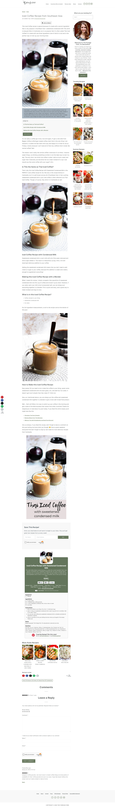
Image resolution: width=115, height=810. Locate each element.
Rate (52, 582)
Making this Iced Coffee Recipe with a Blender (36, 130)
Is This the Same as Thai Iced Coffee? (33, 124)
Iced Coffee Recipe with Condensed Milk (34, 127)
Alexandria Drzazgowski (48, 588)
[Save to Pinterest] (23, 676)
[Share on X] (30, 676)
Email (24, 745)
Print (41, 582)
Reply (23, 782)
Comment (25, 715)
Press (51, 793)
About (42, 793)
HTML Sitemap (57, 793)
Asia (27, 11)
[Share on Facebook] (27, 676)
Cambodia (49, 680)
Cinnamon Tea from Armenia (32, 415)
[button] (44, 578)
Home (23, 11)
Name (24, 738)
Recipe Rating (25, 709)
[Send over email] (34, 676)
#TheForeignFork (56, 635)
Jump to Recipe (47, 22)
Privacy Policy (65, 793)
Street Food (42, 680)
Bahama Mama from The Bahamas (34, 418)
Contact (47, 793)
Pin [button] (47, 582)
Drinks (35, 680)
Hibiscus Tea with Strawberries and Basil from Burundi (39, 420)
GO (63, 537)
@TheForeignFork (44, 635)
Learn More (83, 75)
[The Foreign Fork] (29, 3)
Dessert (29, 680)
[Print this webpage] (37, 676)
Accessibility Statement (75, 793)
